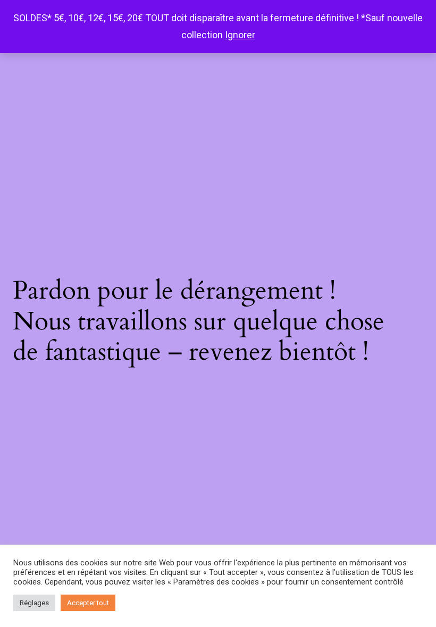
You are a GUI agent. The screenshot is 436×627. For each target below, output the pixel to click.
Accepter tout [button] (88, 603)
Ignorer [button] (240, 34)
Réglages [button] (34, 603)
